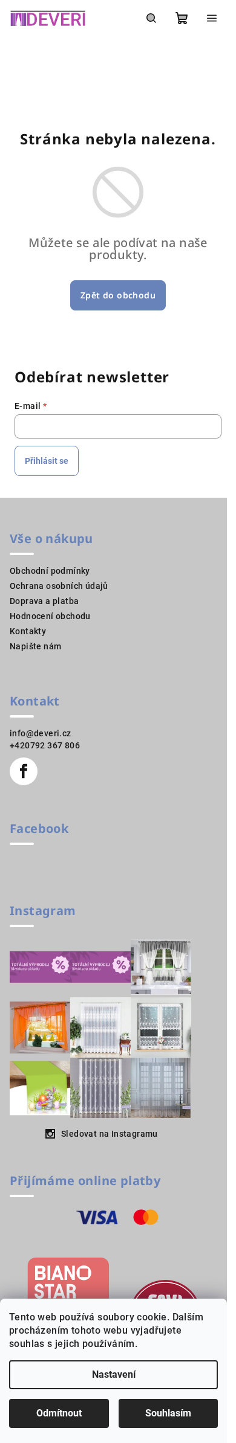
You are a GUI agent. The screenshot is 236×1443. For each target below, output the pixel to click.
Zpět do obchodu (118, 295)
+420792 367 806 (45, 745)
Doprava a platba (44, 601)
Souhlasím (168, 1413)
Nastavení (114, 1374)
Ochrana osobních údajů (59, 586)
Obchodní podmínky (50, 571)
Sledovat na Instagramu (109, 1134)
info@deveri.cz (40, 733)
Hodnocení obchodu (50, 616)
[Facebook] (24, 771)
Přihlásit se (46, 461)
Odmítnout (59, 1413)
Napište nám (35, 646)
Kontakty (28, 631)
